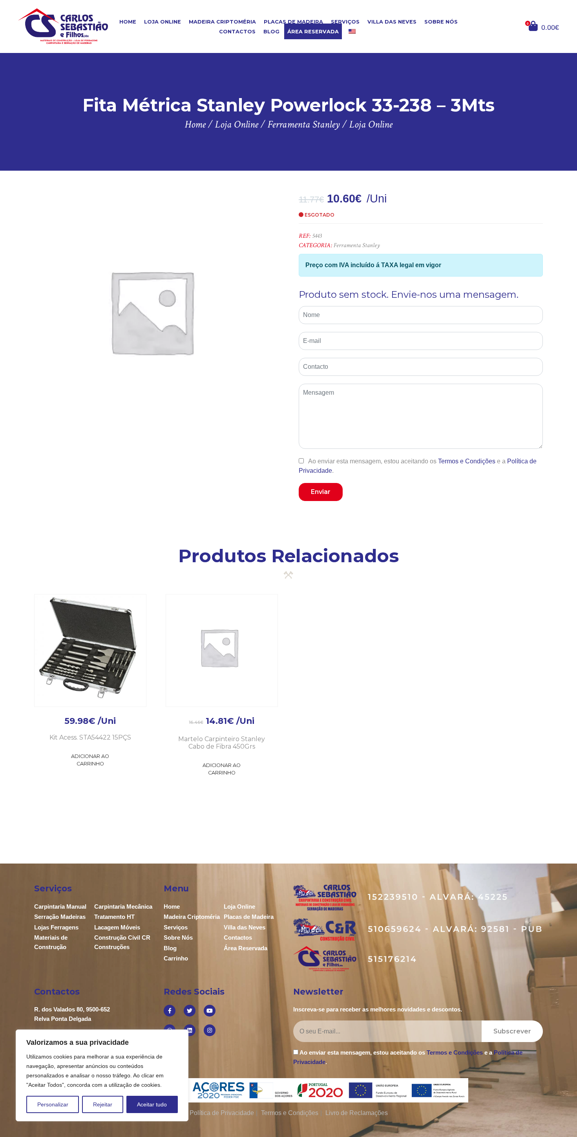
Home (127, 22)
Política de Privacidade (222, 1113)
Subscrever (512, 1031)
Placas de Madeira (293, 22)
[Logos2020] (288, 1089)
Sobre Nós (441, 22)
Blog (271, 32)
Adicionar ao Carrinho (90, 760)
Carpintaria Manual (60, 906)
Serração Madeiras (60, 916)
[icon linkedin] (189, 1030)
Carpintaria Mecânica (123, 906)
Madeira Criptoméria (222, 22)
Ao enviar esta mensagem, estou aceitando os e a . (418, 466)
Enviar (320, 492)
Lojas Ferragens (56, 927)
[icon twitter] (189, 1011)
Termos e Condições (466, 461)
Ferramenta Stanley (357, 245)
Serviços (345, 22)
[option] (151, 311)
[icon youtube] (209, 1011)
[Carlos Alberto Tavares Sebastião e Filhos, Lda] (63, 26)
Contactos (237, 32)
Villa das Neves (391, 22)
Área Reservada (313, 32)
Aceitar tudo (152, 1104)
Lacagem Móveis (117, 927)
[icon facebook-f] (169, 1011)
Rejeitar (102, 1104)
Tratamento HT (114, 916)
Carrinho (176, 958)
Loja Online (162, 22)
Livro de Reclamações (356, 1113)
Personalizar (52, 1104)
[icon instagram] (209, 1030)
